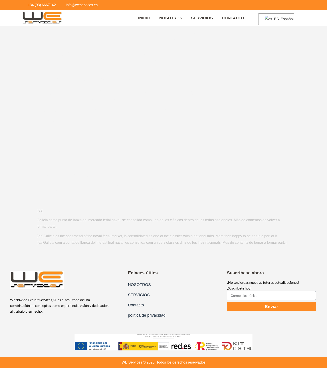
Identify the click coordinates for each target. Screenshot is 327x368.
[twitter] (299, 5)
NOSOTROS (170, 18)
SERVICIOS (202, 18)
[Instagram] (290, 5)
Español (285, 19)
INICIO (144, 18)
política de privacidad (147, 315)
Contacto (233, 18)
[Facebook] (281, 5)
